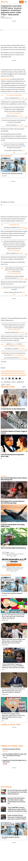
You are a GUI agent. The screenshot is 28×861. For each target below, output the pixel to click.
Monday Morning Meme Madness (12, 173)
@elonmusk (14, 344)
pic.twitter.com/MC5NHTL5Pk (14, 113)
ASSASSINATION (7, 382)
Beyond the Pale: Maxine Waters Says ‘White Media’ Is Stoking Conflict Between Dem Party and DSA (13, 641)
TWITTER (8, 384)
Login (21, 2)
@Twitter (9, 271)
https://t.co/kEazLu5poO (14, 329)
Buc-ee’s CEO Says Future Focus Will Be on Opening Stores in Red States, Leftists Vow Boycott (13, 616)
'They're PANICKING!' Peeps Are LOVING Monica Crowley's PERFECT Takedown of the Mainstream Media (13, 666)
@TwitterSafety (12, 224)
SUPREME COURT (20, 382)
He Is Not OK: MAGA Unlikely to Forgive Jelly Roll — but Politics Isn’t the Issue (14, 754)
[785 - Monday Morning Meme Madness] (14, 829)
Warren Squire (5, 620)
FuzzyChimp (4, 175)
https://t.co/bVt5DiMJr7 (19, 346)
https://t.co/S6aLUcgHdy (14, 250)
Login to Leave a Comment (14, 565)
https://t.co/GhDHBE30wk (17, 355)
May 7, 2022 (21, 98)
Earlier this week (5, 79)
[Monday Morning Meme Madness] (13, 165)
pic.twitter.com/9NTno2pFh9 (14, 273)
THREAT (3, 384)
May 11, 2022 (20, 278)
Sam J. (3, 669)
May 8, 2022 (22, 227)
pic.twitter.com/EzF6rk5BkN (15, 95)
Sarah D (2, 16)
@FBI (18, 224)
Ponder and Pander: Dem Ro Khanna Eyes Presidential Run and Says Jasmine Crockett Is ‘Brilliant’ (13, 690)
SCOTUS (13, 382)
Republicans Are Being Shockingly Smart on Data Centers (15, 761)
